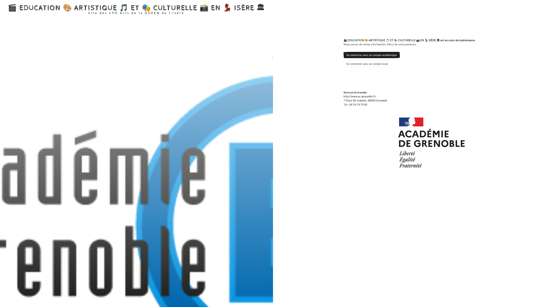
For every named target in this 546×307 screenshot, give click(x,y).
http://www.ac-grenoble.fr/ (360, 96)
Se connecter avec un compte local (367, 63)
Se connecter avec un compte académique (371, 54)
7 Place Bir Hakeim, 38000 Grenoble (365, 100)
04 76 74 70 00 (358, 104)
